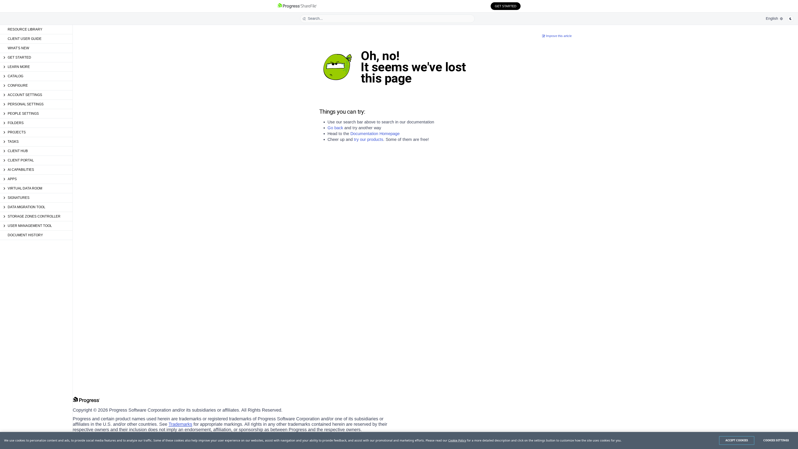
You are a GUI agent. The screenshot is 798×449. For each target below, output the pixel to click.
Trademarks (180, 424)
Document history (25, 235)
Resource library (25, 29)
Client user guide (25, 39)
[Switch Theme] (790, 18)
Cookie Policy (457, 440)
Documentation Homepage (375, 133)
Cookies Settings (776, 440)
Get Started (505, 6)
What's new (18, 48)
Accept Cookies (736, 440)
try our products (368, 139)
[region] (399, 440)
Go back (335, 127)
